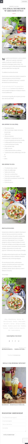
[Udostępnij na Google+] (15, 341)
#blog (6, 319)
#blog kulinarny (12, 319)
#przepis (12, 323)
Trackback (10, 355)
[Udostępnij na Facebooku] (12, 341)
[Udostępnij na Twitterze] (9, 341)
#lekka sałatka (21, 321)
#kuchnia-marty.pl (8, 321)
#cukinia (19, 319)
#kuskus (15, 321)
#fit (22, 319)
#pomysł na (6, 323)
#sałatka (5, 326)
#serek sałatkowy (15, 330)
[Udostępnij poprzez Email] (18, 341)
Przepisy (11, 6)
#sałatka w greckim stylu (14, 326)
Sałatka (16, 6)
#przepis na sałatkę (20, 323)
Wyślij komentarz (8, 434)
